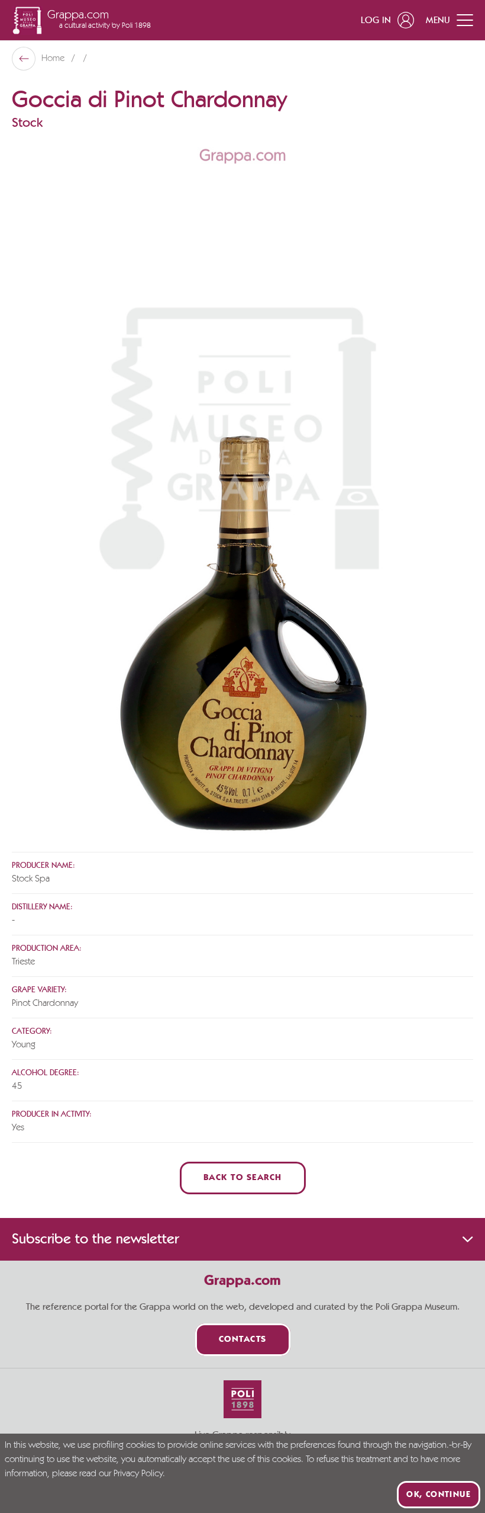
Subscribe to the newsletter (95, 1239)
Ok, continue (438, 1494)
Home (54, 58)
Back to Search (242, 1178)
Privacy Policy (138, 1474)
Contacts (243, 1339)
